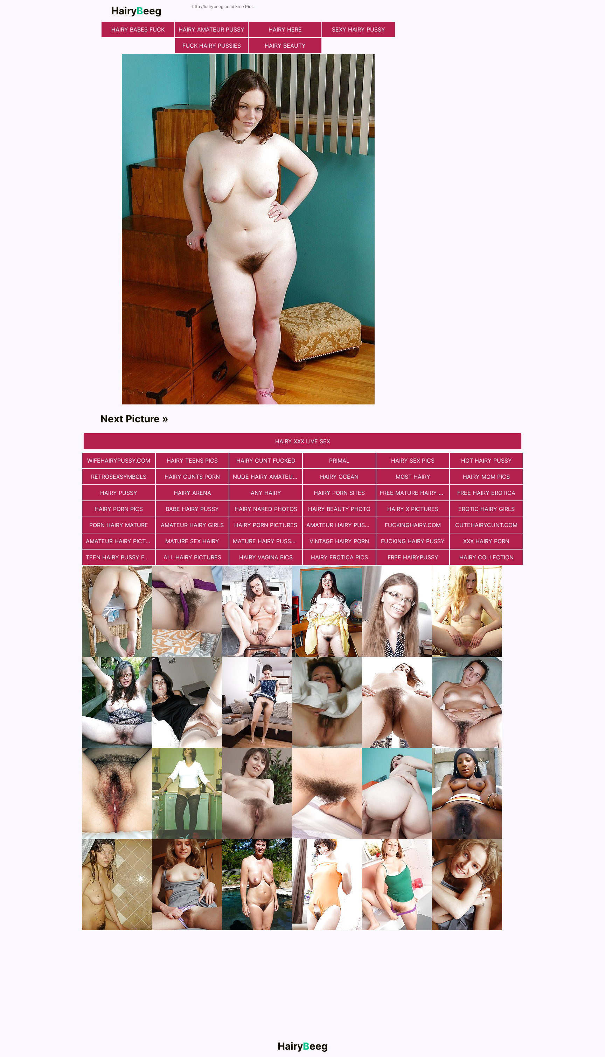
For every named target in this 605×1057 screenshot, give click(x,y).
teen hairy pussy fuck (120, 557)
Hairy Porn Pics (119, 508)
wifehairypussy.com (118, 460)
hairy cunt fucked (265, 460)
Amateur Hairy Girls (192, 524)
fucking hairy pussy (413, 541)
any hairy (266, 492)
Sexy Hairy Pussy (358, 29)
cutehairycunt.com (486, 524)
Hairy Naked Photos (266, 508)
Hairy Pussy (118, 492)
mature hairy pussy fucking (267, 541)
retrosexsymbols (118, 476)
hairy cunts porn (192, 476)
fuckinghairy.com (413, 524)
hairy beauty (285, 45)
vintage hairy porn (339, 541)
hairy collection (486, 557)
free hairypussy (413, 557)
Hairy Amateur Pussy (211, 29)
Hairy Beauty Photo (339, 508)
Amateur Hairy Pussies (341, 524)
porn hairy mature (118, 524)
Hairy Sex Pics (412, 460)
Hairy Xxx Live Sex (302, 441)
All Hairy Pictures (192, 557)
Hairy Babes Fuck (138, 29)
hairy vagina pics (266, 557)
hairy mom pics (486, 476)
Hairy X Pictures (412, 508)
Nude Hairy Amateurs (266, 476)
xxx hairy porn (486, 541)
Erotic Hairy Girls (486, 508)
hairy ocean (339, 476)
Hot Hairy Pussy (486, 460)
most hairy (413, 476)
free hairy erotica (486, 492)
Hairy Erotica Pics (339, 557)
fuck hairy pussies (211, 45)
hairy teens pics (192, 460)
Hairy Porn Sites (339, 492)
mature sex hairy (192, 541)
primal (339, 460)
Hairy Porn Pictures (265, 524)
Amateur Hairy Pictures (120, 541)
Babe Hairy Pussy (192, 508)
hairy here (285, 29)
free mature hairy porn (414, 492)
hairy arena (192, 492)
